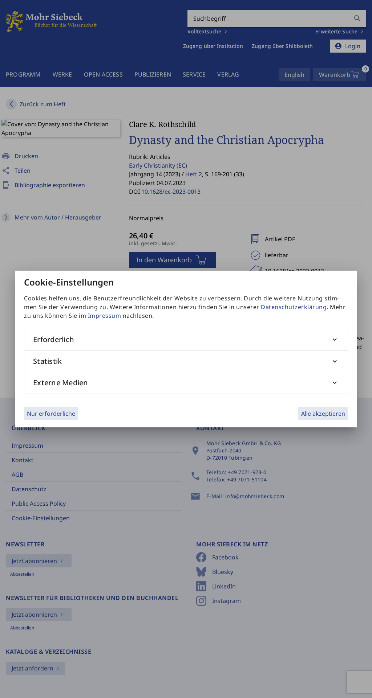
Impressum (104, 316)
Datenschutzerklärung (294, 307)
